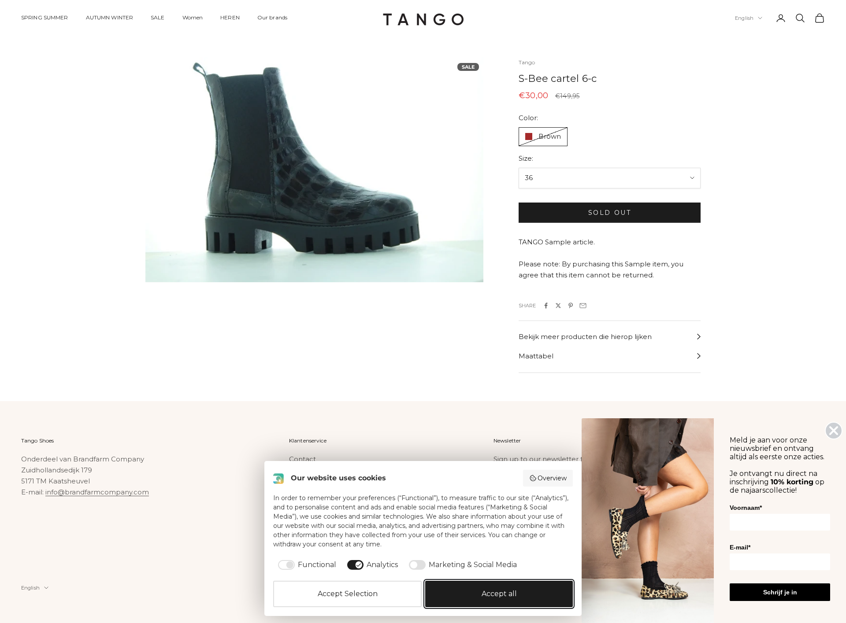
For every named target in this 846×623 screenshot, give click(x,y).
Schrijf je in (780, 592)
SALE (157, 17)
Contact (302, 459)
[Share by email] (582, 305)
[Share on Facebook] (545, 305)
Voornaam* (746, 507)
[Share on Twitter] (558, 305)
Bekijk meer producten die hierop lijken (585, 336)
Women (192, 17)
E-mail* (740, 547)
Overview (552, 478)
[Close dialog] (833, 430)
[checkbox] (305, 565)
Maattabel (536, 356)
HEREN (230, 17)
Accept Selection (348, 594)
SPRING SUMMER (44, 17)
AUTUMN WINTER (110, 17)
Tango (527, 62)
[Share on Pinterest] (570, 305)
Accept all (499, 594)
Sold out (609, 213)
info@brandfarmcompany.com (97, 492)
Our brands (272, 17)
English (744, 18)
